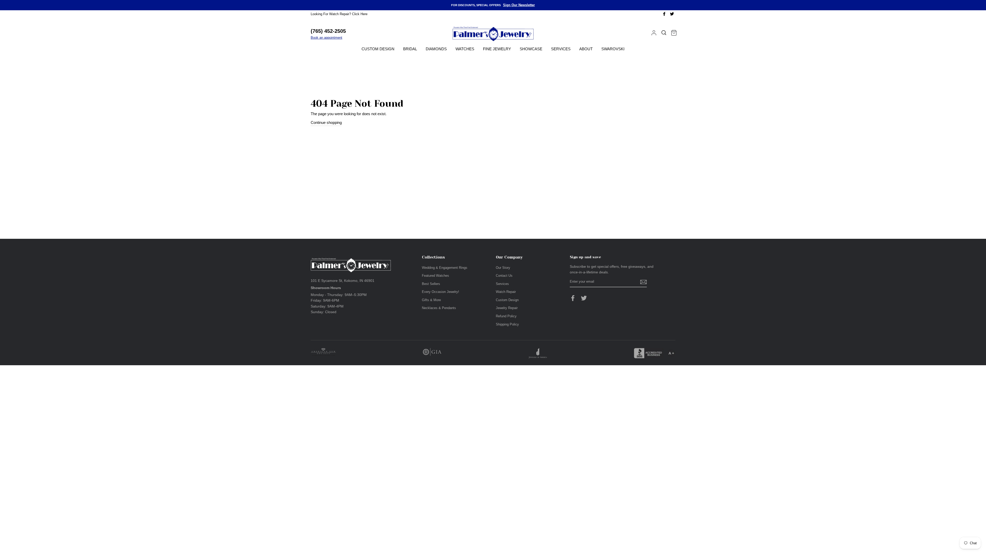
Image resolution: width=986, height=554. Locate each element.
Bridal (410, 49)
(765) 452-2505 (328, 31)
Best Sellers (431, 284)
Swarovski (612, 49)
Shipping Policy (507, 324)
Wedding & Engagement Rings (444, 268)
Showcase (531, 49)
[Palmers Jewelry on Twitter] (584, 298)
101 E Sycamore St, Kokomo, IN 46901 (342, 281)
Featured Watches (435, 276)
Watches (465, 49)
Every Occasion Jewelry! (440, 292)
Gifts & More (431, 300)
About (586, 49)
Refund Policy (506, 316)
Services (561, 49)
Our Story (503, 268)
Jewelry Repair (507, 308)
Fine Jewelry (497, 49)
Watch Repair (506, 292)
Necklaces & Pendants (439, 308)
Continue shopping (326, 122)
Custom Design (378, 49)
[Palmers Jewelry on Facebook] (573, 298)
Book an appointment (326, 37)
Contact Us (504, 276)
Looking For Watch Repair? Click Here (339, 14)
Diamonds (436, 49)
